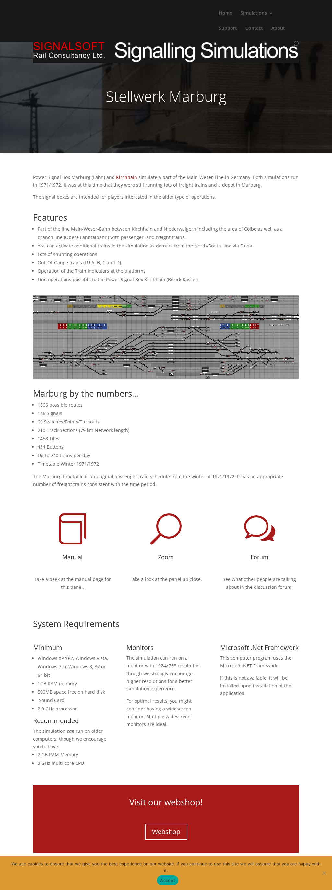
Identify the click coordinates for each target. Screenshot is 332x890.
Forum (259, 557)
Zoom (166, 557)
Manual (72, 557)
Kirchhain (126, 177)
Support (228, 28)
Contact (254, 28)
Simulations (254, 13)
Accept (167, 880)
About (278, 28)
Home (225, 13)
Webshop (166, 831)
